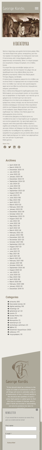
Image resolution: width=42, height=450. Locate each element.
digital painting (17, 306)
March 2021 (14, 258)
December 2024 (16, 179)
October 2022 (15, 214)
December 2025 (16, 170)
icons (13, 318)
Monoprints (15, 320)
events (13, 313)
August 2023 (14, 193)
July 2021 (13, 249)
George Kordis (14, 8)
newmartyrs (15, 323)
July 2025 (13, 172)
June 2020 (13, 275)
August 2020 (14, 270)
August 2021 (14, 247)
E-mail (8, 434)
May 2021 (13, 254)
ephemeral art (16, 311)
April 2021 (13, 256)
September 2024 (16, 181)
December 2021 (15, 237)
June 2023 (13, 198)
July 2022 (13, 221)
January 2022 (15, 235)
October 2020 (15, 265)
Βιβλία (13, 327)
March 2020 (14, 282)
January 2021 (15, 263)
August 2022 (14, 219)
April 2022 (13, 228)
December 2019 (15, 289)
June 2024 (13, 186)
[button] (5, 147)
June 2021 (13, 251)
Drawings (14, 309)
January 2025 (15, 177)
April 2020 (13, 279)
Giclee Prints (16, 316)
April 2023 (13, 202)
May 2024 (13, 188)
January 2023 (15, 209)
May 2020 (13, 277)
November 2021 (15, 240)
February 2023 (15, 207)
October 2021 (15, 242)
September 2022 (16, 216)
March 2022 (14, 230)
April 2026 (13, 165)
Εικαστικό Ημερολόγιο (20, 330)
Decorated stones (17, 304)
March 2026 (14, 167)
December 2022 (16, 212)
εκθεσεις (15, 332)
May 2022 (13, 226)
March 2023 (14, 205)
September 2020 (16, 268)
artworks (15, 302)
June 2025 (13, 174)
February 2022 (15, 233)
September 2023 (16, 191)
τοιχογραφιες (16, 334)
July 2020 (13, 272)
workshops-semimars (19, 325)
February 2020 (15, 284)
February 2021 (15, 261)
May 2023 (13, 200)
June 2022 (13, 223)
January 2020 (15, 286)
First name (9, 425)
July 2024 (13, 184)
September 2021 (16, 244)
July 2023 (13, 195)
